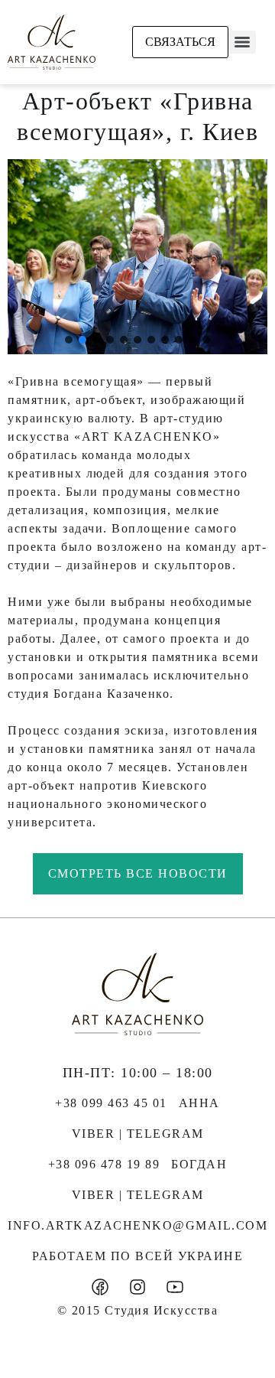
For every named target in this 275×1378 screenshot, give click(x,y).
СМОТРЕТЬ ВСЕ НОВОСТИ (138, 873)
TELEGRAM (165, 1133)
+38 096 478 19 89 (104, 1164)
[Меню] (242, 42)
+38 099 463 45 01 (111, 1102)
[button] (69, 340)
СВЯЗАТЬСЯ (180, 41)
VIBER (93, 1133)
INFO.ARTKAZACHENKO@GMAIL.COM (137, 1225)
